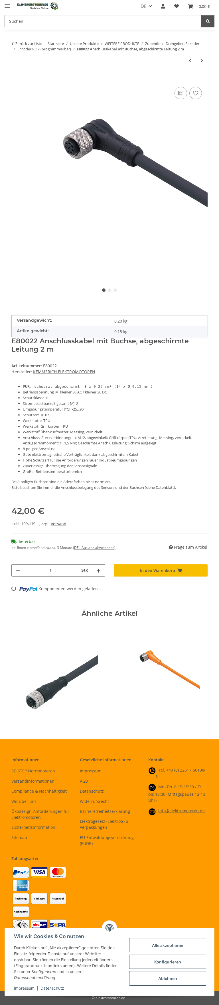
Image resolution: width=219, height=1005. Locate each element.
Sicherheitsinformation (33, 827)
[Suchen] (207, 21)
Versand (58, 523)
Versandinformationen (32, 781)
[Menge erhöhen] (98, 570)
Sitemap (19, 837)
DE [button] (144, 6)
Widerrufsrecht (94, 801)
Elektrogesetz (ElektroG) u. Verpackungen (104, 824)
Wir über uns (23, 801)
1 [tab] (104, 290)
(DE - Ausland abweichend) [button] (94, 547)
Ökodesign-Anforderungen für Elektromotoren (40, 814)
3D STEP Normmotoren (33, 771)
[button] (163, 6)
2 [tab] (109, 290)
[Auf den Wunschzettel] (195, 93)
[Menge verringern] (18, 570)
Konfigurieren (167, 961)
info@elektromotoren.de (181, 810)
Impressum (24, 988)
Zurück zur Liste (28, 43)
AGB (84, 781)
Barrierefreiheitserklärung (105, 811)
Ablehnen (167, 978)
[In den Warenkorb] (16, 79)
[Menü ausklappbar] (7, 3)
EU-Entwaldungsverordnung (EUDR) (107, 840)
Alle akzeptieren (167, 945)
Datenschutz (52, 988)
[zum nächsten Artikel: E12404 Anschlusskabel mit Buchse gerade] (202, 60)
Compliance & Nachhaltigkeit (39, 791)
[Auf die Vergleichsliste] (181, 93)
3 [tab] (115, 290)
